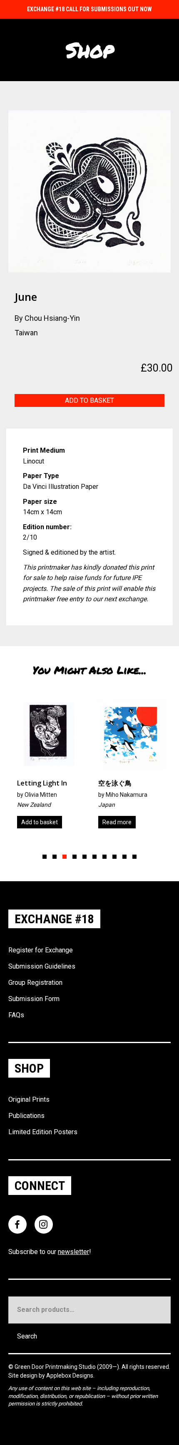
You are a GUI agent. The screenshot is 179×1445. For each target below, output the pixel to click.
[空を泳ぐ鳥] (75, 766)
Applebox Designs (69, 1375)
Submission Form (34, 999)
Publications (26, 1116)
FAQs (16, 1015)
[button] (45, 857)
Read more (61, 822)
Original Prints (29, 1099)
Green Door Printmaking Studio (56, 1366)
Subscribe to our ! (49, 1252)
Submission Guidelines (41, 966)
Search (27, 1336)
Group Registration (35, 982)
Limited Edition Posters (42, 1132)
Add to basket (89, 400)
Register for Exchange (40, 950)
